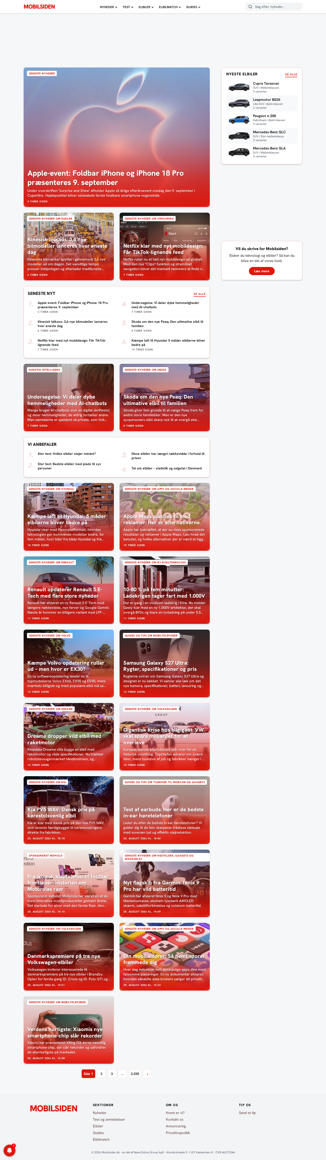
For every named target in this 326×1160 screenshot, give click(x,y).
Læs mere (261, 271)
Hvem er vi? (175, 1112)
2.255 (135, 1074)
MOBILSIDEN (39, 7)
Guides (191, 7)
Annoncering (176, 1126)
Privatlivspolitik (178, 1132)
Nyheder (107, 7)
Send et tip (247, 1112)
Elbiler (144, 7)
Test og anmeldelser (109, 1119)
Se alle (200, 294)
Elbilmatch (168, 7)
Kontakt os (174, 1119)
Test (126, 7)
